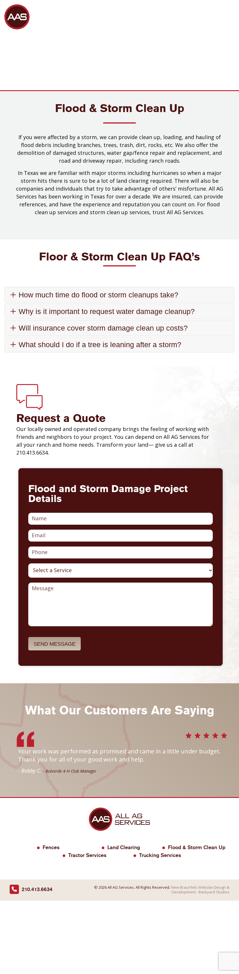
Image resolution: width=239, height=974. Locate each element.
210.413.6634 (37, 889)
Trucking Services (160, 855)
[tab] (119, 295)
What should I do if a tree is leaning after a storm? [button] (100, 344)
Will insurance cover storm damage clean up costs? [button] (103, 328)
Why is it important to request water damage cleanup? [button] (107, 311)
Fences (51, 847)
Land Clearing (123, 847)
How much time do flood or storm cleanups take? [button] (98, 295)
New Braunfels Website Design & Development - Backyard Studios (200, 890)
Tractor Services (87, 855)
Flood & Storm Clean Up (196, 847)
